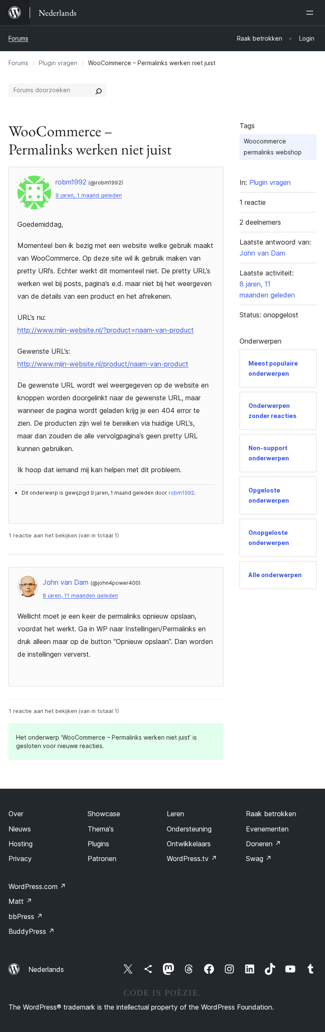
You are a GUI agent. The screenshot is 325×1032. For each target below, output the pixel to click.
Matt (20, 901)
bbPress (25, 916)
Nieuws (19, 829)
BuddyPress (31, 931)
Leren (175, 813)
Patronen (102, 858)
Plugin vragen (58, 62)
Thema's (101, 829)
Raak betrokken (271, 813)
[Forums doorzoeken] (99, 90)
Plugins (98, 843)
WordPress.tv (192, 858)
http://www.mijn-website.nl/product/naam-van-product (102, 364)
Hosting (20, 843)
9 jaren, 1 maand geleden (88, 195)
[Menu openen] (311, 12)
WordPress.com (37, 886)
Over (15, 813)
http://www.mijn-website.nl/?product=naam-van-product (105, 330)
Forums (18, 38)
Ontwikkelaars (189, 843)
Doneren (263, 843)
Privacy (20, 858)
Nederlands (46, 969)
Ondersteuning (189, 829)
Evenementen (267, 829)
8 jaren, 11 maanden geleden (80, 595)
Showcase (104, 813)
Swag (259, 858)
